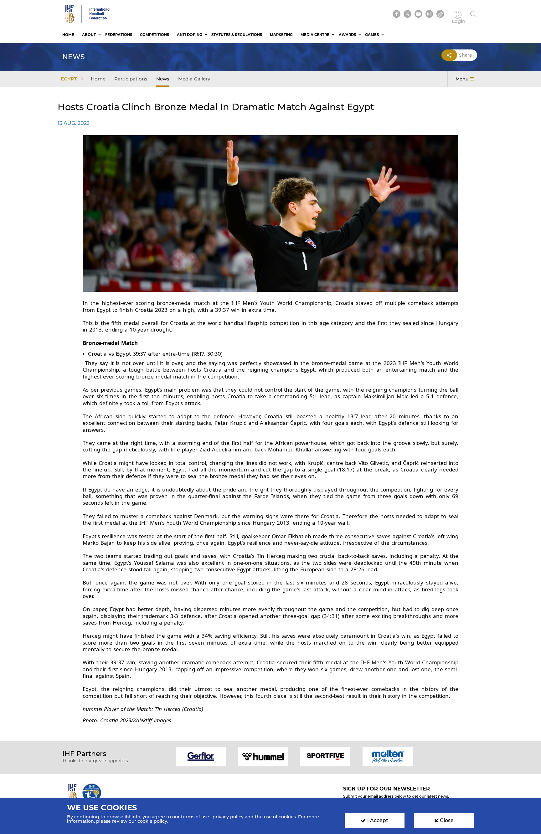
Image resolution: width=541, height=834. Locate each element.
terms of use (195, 817)
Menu (462, 79)
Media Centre (315, 35)
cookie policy (152, 821)
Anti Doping (189, 35)
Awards (347, 35)
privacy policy (228, 817)
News (162, 79)
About (89, 35)
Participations (130, 79)
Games (372, 35)
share (465, 55)
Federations (118, 35)
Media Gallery (194, 79)
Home (68, 35)
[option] (201, 756)
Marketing (281, 35)
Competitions (154, 35)
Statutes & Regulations (236, 35)
